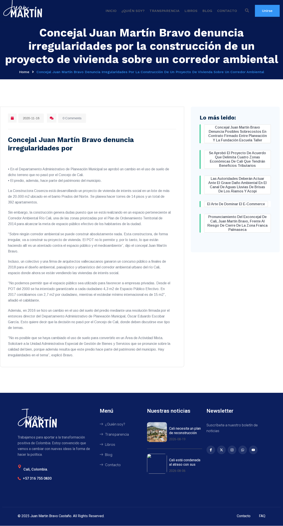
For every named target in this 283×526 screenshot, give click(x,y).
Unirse (267, 11)
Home (24, 72)
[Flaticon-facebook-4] (211, 450)
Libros (190, 11)
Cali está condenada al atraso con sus (184, 462)
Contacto (227, 11)
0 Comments (72, 118)
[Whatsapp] (242, 450)
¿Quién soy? (133, 11)
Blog (207, 11)
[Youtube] (253, 450)
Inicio (111, 11)
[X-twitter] (221, 450)
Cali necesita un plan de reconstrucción (185, 430)
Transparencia (164, 11)
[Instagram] (232, 450)
